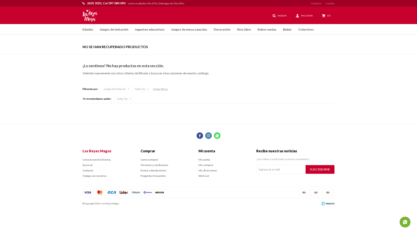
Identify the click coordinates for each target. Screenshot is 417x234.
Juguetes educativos (150, 29)
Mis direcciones (208, 170)
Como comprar (149, 159)
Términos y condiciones (154, 165)
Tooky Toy (139, 89)
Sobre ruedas (266, 29)
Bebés (287, 29)
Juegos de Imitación (115, 89)
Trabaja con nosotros (95, 175)
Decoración (222, 29)
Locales (330, 3)
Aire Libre (244, 29)
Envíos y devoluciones (153, 170)
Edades (88, 29)
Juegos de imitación (114, 29)
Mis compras (206, 165)
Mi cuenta (204, 159)
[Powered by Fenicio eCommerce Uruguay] (327, 203)
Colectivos (306, 29)
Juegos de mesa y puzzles (189, 29)
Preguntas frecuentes (153, 175)
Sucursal (88, 165)
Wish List (204, 175)
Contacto (316, 3)
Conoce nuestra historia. (97, 159)
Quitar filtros (160, 89)
